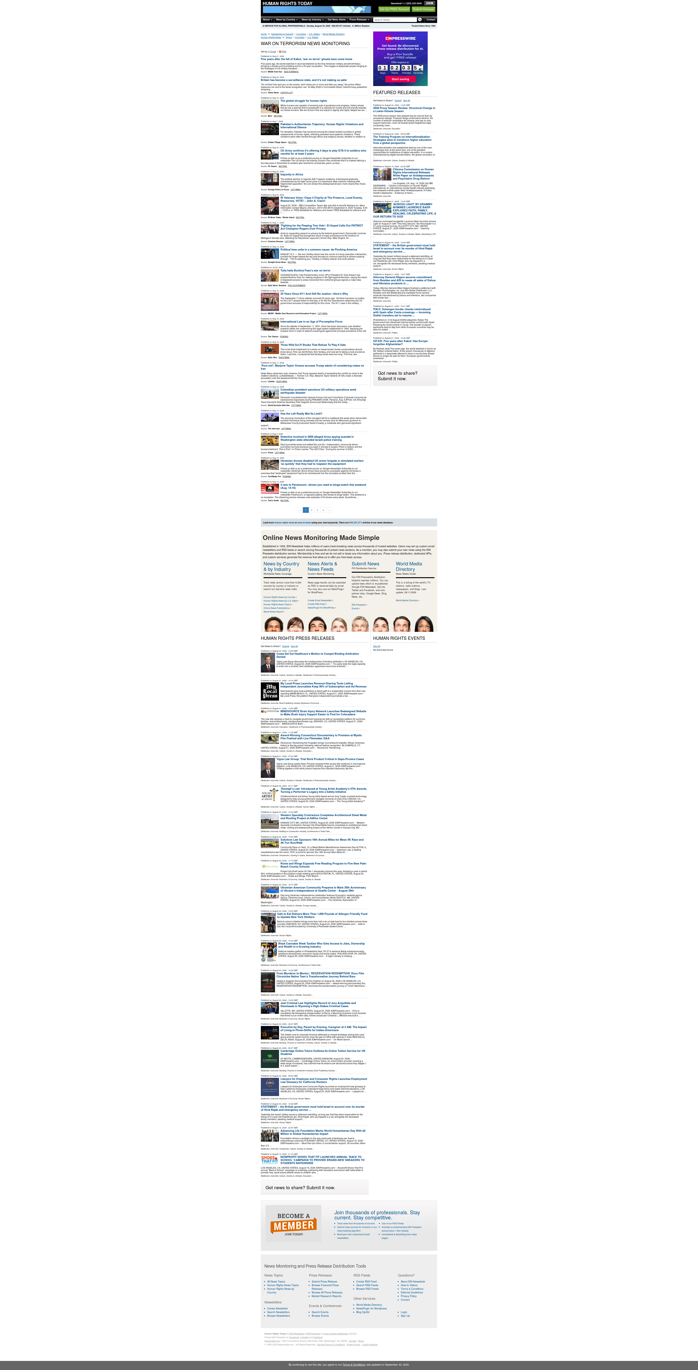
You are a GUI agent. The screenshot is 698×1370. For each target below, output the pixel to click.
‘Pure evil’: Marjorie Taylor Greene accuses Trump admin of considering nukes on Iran (312, 367)
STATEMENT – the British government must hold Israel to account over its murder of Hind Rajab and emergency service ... (404, 248)
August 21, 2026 (392, 201)
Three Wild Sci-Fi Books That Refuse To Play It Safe (313, 345)
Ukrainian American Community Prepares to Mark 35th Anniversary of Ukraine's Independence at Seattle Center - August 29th (323, 888)
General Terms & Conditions (331, 1344)
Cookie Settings (370, 1344)
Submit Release (423, 9)
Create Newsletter (277, 1308)
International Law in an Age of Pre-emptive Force (311, 321)
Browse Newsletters (278, 1315)
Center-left (286, 92)
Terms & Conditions (412, 1289)
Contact (431, 19)
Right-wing (284, 357)
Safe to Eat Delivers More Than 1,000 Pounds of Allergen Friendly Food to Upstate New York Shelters (322, 915)
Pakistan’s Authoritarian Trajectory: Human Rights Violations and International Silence (321, 125)
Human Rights (398, 269)
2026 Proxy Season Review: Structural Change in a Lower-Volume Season (404, 109)
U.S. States (314, 33)
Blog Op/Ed (362, 1312)
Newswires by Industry (282, 33)
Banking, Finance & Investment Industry (296, 1042)
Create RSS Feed (316, 603)
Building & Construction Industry (292, 831)
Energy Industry (309, 905)
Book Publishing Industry (289, 703)
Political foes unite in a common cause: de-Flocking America (318, 249)
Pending (284, 336)
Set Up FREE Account (394, 9)
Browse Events (320, 1315)
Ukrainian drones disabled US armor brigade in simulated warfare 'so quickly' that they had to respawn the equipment (322, 462)
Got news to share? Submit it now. (398, 375)
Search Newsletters (278, 1312)
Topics (289, 37)
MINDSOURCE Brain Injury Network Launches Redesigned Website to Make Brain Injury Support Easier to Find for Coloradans (323, 712)
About (266, 19)
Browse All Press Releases (327, 1292)
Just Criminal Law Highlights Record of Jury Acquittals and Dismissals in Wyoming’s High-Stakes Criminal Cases (318, 1004)
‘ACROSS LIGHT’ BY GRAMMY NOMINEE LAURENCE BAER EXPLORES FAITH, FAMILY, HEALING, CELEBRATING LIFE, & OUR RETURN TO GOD (404, 210)
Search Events (320, 1312)
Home (264, 33)
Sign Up (405, 1315)
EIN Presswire (359, 604)
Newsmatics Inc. (272, 1340)
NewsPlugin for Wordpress (371, 1308)
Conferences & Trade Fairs (318, 831)
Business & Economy (310, 703)
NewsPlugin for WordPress (321, 607)
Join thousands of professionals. (371, 1212)
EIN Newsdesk (296, 1333)
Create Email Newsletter (320, 600)
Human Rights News (271, 37)
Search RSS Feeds (367, 1285)
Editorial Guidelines (412, 1292)
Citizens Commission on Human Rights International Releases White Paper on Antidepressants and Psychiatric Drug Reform (413, 173)
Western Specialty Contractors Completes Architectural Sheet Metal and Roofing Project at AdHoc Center (323, 816)
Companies (284, 1149)
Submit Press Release (324, 1281)
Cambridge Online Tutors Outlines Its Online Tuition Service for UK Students (323, 1052)
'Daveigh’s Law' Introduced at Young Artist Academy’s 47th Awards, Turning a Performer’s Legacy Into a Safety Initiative (323, 790)
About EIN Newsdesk (413, 1281)
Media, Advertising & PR (425, 234)
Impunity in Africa (291, 174)
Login (404, 1312)
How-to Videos (409, 1285)
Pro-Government (297, 285)
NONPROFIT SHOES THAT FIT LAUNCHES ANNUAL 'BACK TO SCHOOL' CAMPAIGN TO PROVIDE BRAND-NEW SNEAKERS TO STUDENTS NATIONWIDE (322, 1160)
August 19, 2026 (279, 1127)
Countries (301, 33)
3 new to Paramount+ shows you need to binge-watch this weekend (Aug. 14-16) (323, 486)
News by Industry (312, 19)
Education (396, 128)
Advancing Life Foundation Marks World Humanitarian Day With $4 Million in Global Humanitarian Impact (322, 1132)
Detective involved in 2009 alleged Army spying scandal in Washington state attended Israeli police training (317, 438)
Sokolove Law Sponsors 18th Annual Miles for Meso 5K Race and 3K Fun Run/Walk (322, 841)
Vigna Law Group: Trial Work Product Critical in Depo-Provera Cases (320, 759)
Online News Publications (276, 607)
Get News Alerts (337, 19)
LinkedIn (304, 1337)
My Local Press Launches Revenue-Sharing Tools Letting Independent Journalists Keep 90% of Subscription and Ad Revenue (323, 684)
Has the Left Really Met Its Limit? (301, 413)
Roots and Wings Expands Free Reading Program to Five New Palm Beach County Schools (323, 864)
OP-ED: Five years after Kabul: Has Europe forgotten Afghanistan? (400, 342)
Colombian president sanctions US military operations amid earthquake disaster (318, 391)
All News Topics (276, 1281)
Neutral (278, 116)
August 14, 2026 (392, 166)
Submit (398, 100)
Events (355, 608)
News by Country (286, 19)
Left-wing (295, 189)
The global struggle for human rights (303, 101)
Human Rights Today (287, 3)
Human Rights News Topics (277, 604)
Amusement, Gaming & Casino (292, 855)
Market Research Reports (326, 1296)
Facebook (294, 1337)
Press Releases (358, 19)
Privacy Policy (409, 1296)
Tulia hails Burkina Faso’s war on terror (305, 270)
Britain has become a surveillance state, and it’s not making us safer (304, 80)
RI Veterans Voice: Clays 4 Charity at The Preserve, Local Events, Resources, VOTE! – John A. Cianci (321, 199)
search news (304, 522)
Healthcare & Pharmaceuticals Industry (319, 675)
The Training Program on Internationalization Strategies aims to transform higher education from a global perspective (402, 140)
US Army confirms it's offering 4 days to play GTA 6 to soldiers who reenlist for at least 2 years (323, 152)
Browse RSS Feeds (367, 1289)
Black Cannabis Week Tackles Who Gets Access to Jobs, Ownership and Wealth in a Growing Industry (321, 945)
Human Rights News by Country (279, 596)
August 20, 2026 (392, 242)
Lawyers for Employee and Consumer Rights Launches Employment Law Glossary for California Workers (323, 1080)
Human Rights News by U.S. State (280, 600)
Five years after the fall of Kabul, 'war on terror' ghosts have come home (306, 59)
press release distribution (336, 1333)
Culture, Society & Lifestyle (403, 160)
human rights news (284, 522)
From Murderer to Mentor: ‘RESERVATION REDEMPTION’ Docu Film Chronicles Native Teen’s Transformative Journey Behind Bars (320, 974)
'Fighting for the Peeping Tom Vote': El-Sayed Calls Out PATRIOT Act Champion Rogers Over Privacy (321, 226)
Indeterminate (291, 71)
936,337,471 (337, 25)
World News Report (273, 611)
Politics (395, 332)
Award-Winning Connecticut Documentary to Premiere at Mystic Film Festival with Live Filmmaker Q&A (321, 736)
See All (406, 100)
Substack (318, 1337)
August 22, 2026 (392, 105)
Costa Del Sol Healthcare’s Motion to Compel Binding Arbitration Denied (317, 655)
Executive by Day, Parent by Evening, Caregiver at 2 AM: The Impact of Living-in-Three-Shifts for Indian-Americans (323, 1028)
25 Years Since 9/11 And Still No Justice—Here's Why (314, 294)
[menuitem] (284, 1285)
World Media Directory (334, 33)
